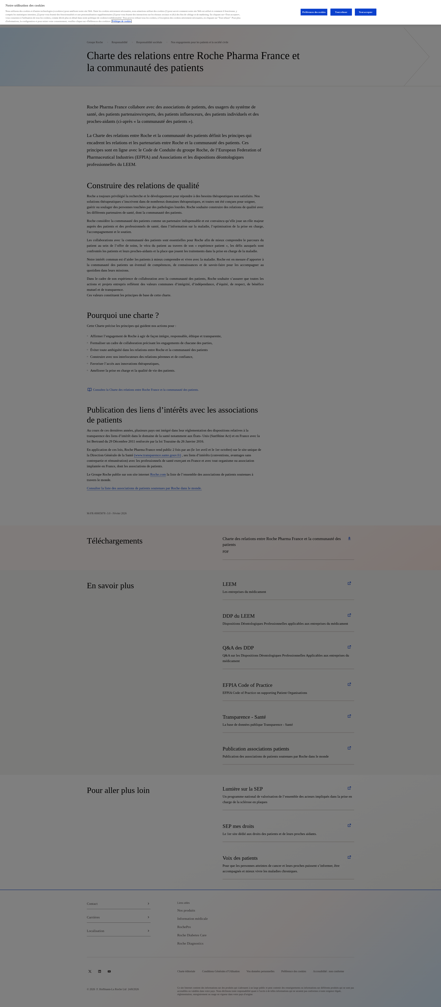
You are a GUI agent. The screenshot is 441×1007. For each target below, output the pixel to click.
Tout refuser (341, 12)
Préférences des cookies (314, 12)
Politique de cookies (121, 21)
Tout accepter (365, 12)
